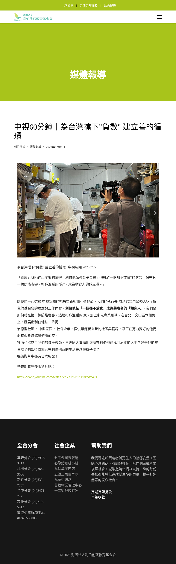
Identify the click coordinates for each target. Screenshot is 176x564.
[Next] (154, 210)
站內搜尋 (110, 5)
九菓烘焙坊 (62, 480)
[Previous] (21, 210)
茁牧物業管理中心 (68, 485)
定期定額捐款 (89, 5)
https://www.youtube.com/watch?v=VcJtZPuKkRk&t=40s (57, 377)
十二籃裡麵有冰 (66, 490)
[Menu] (159, 16)
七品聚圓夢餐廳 (66, 458)
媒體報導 (35, 146)
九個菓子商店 (64, 469)
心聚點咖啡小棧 (66, 463)
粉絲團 (68, 5)
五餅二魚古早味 (66, 474)
